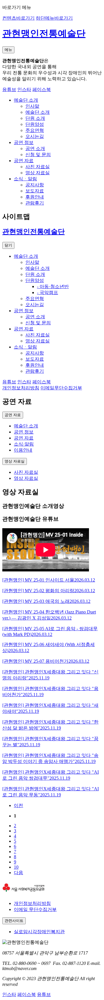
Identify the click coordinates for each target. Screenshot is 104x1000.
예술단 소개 (37, 112)
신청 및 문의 (38, 154)
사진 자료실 (37, 166)
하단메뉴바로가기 (54, 18)
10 (16, 867)
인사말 (32, 106)
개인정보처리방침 (32, 903)
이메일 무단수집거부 (35, 909)
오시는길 (34, 136)
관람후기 (34, 202)
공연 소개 (35, 148)
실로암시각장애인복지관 (39, 931)
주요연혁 (34, 130)
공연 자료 (24, 437)
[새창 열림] (23, 893)
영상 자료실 (37, 172)
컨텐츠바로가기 (18, 18)
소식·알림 (24, 444)
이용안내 (23, 450)
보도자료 (34, 190)
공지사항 (34, 184)
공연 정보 (24, 431)
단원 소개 (35, 118)
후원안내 (34, 196)
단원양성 (34, 124)
